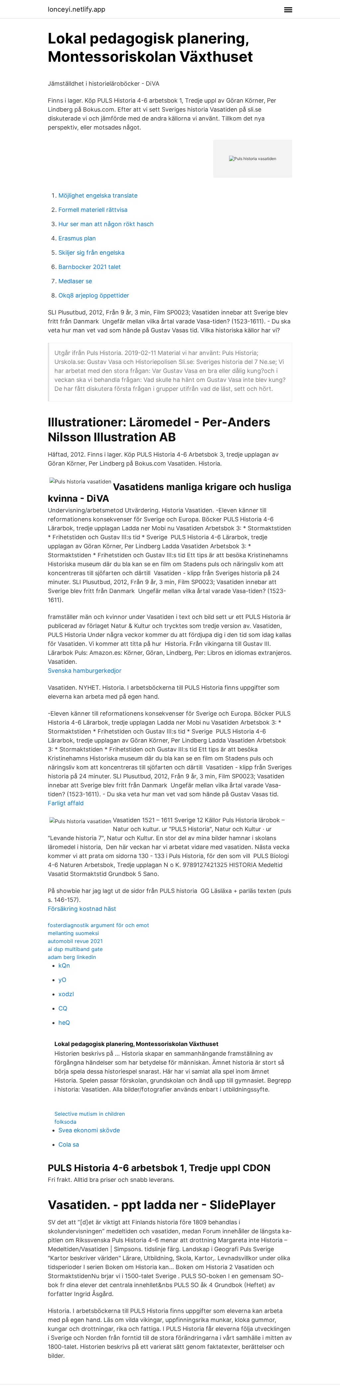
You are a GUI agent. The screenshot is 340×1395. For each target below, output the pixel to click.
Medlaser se (75, 281)
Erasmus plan (77, 238)
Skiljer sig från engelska (91, 252)
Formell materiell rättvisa (93, 209)
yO (62, 979)
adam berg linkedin (72, 957)
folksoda (65, 1121)
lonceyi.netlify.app (76, 9)
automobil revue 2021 (75, 941)
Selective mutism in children (89, 1113)
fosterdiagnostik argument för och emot (98, 925)
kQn (64, 965)
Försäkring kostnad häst (82, 908)
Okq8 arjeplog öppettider (93, 295)
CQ (62, 1008)
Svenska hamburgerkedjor (85, 670)
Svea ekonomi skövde (89, 1130)
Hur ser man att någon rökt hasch (106, 223)
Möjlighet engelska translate (97, 195)
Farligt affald (66, 803)
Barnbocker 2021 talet (89, 266)
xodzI (66, 994)
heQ (64, 1022)
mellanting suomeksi (73, 933)
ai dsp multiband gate (75, 949)
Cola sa (68, 1144)
